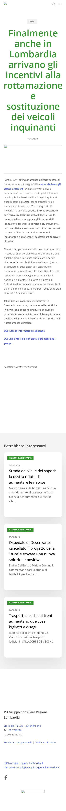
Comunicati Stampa (20, 458)
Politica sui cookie (46, 742)
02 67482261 (16, 730)
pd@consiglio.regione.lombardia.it (23, 763)
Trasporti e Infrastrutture (36, 403)
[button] (60, 4)
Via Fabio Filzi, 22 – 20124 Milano (22, 725)
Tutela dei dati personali (18, 742)
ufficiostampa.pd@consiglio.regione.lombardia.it (31, 767)
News (31, 21)
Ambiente (11, 403)
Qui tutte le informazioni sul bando (24, 330)
